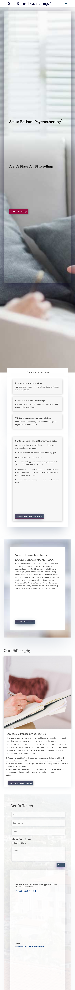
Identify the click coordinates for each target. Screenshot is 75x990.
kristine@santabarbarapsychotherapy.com (29, 946)
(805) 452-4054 (25, 890)
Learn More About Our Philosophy (21, 783)
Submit (60, 865)
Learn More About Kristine (25, 622)
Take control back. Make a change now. (29, 516)
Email (16, 843)
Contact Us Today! (19, 211)
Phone (23, 843)
